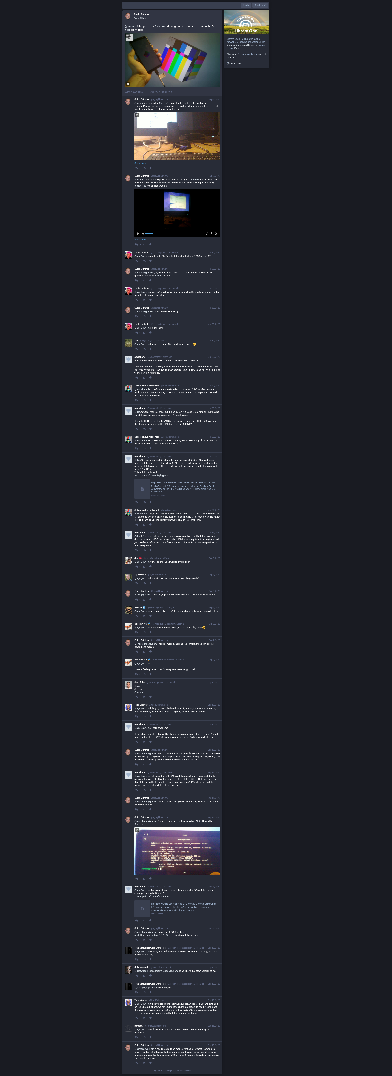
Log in (246, 5)
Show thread (140, 163)
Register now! (260, 5)
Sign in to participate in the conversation (173, 1071)
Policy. (237, 48)
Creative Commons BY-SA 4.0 (242, 45)
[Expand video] (206, 233)
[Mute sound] (143, 233)
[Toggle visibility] (127, 36)
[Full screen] (215, 233)
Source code (234, 63)
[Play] (139, 233)
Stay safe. (232, 54)
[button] (177, 213)
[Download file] (210, 233)
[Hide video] (201, 233)
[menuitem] (177, 213)
